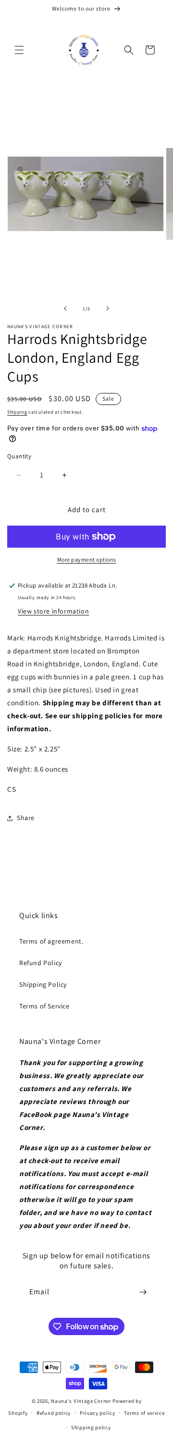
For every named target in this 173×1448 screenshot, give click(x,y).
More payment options (86, 559)
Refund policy (54, 1413)
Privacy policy (97, 1413)
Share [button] (26, 817)
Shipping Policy (43, 984)
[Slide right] (107, 308)
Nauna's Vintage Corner (81, 1401)
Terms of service (144, 1413)
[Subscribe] (142, 1292)
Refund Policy (40, 962)
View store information (53, 611)
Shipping (17, 412)
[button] (19, 50)
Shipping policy (91, 1427)
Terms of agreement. (51, 941)
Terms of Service (44, 1006)
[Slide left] (65, 308)
